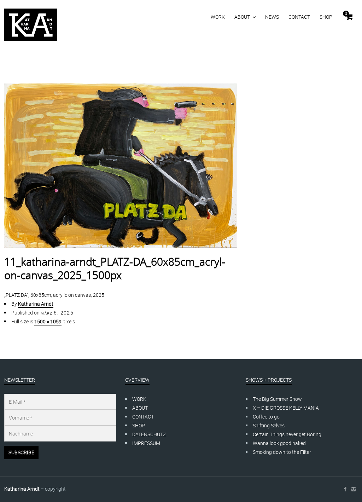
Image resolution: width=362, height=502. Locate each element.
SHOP (326, 16)
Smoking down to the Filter (282, 452)
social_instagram (353, 489)
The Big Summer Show (277, 399)
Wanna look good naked (279, 443)
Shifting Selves (269, 425)
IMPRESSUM (146, 443)
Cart (346, 13)
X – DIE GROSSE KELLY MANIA (286, 407)
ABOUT (242, 16)
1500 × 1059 (48, 321)
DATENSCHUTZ (149, 434)
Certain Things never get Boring (287, 434)
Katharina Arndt (35, 303)
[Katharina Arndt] (30, 24)
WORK (218, 16)
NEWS (272, 16)
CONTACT (299, 16)
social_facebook (345, 489)
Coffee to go (266, 416)
